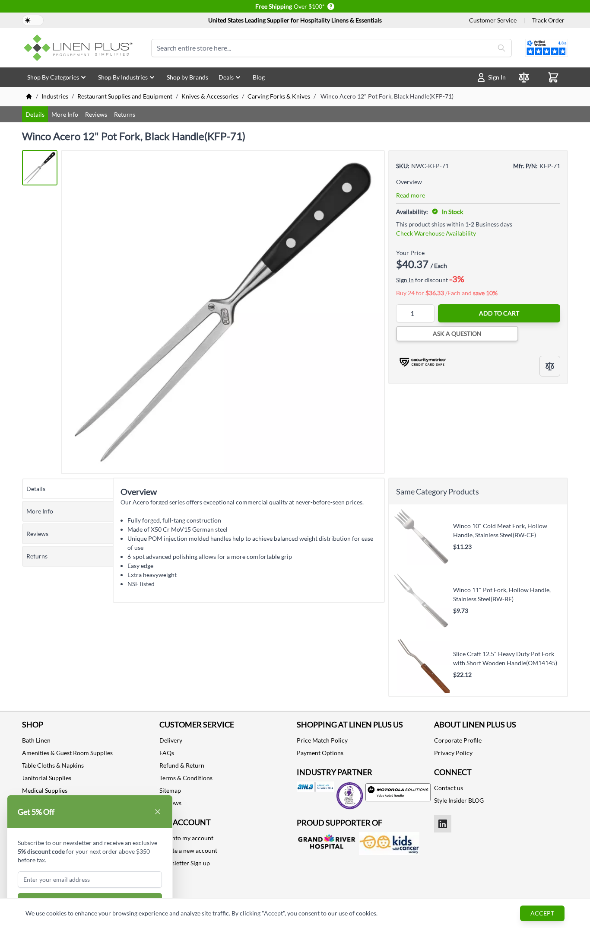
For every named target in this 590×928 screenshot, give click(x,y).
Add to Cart (499, 313)
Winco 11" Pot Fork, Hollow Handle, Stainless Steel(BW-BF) (502, 595)
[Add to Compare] (549, 366)
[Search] (501, 48)
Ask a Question (457, 333)
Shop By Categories (53, 77)
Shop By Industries (123, 77)
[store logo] (80, 47)
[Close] (157, 811)
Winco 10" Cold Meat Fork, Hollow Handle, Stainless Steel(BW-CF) (500, 531)
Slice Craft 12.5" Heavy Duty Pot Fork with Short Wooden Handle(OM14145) (505, 659)
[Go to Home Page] (29, 96)
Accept (542, 913)
